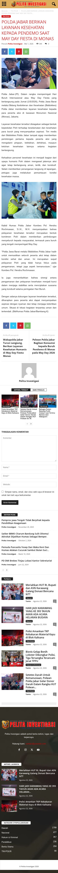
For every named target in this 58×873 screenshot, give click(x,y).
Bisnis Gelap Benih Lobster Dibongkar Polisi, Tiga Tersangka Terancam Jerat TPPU (40, 656)
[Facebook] (5, 51)
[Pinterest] (19, 51)
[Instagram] (26, 750)
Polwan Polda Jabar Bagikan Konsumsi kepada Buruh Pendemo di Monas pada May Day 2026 (43, 346)
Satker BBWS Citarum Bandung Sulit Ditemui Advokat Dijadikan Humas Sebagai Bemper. (25, 535)
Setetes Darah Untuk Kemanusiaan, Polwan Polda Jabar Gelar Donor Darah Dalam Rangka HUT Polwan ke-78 (28, 414)
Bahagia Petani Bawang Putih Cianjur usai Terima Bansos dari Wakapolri (47, 413)
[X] (12, 51)
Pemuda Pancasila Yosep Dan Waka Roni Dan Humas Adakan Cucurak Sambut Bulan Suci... (25, 549)
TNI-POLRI (14, 11)
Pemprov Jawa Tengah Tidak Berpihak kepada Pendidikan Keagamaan (26, 522)
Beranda (5, 11)
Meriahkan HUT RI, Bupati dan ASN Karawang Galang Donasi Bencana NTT (41, 589)
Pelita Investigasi (15, 44)
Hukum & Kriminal (33, 665)
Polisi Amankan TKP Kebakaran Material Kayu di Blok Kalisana (10, 411)
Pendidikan (6, 842)
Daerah (29, 598)
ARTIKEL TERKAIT (21, 390)
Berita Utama (7, 847)
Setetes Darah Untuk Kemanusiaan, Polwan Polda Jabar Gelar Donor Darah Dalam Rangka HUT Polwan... (41, 681)
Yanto (28, 601)
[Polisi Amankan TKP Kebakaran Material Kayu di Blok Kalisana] (10, 401)
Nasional (5, 833)
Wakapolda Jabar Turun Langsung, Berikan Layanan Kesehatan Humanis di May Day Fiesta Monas (14, 347)
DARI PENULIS (38, 390)
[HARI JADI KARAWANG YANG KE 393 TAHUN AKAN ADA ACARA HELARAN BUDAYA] (13, 615)
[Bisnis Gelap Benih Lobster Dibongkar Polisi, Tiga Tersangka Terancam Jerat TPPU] (13, 658)
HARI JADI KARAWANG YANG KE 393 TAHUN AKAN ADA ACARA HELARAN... (37, 788)
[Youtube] (38, 750)
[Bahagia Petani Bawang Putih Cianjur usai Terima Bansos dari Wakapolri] (47, 401)
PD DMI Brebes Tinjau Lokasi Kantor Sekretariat (27, 560)
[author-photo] (29, 370)
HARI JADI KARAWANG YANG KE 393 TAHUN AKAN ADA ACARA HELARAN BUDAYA (39, 612)
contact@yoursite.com (36, 744)
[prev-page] (27, 423)
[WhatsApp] (26, 51)
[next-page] (30, 423)
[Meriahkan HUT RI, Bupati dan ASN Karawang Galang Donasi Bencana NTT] (13, 591)
